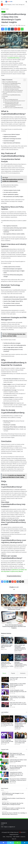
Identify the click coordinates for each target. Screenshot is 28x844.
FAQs (4, 98)
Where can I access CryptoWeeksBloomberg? (14, 107)
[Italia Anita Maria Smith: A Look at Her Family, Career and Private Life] (5, 704)
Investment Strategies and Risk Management (14, 90)
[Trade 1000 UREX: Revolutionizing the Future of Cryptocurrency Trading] (7, 657)
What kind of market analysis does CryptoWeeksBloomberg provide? (12, 103)
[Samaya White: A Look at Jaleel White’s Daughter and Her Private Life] (5, 685)
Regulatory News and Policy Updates (12, 86)
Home (3, 9)
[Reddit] (15, 582)
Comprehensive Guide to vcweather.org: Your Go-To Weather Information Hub (16, 774)
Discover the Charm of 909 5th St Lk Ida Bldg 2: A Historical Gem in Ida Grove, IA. (18, 780)
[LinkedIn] (7, 582)
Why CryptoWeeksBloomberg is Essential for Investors (12, 92)
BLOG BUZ (23, 832)
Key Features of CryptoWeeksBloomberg (12, 83)
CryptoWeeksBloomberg (13, 57)
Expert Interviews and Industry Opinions (13, 87)
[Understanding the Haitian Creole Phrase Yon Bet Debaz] (5, 761)
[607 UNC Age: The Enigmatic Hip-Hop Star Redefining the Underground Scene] (5, 767)
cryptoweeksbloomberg (14, 576)
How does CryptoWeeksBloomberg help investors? (15, 100)
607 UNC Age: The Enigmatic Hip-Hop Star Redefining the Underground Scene (18, 767)
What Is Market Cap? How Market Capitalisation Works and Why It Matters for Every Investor (20, 648)
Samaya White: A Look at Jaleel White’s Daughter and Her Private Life (18, 685)
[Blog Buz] (8, 1)
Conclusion (5, 96)
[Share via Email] (20, 582)
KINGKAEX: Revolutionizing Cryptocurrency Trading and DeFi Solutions (21, 664)
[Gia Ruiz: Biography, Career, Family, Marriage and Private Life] (5, 692)
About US (14, 838)
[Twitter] (5, 582)
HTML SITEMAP (16, 836)
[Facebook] (2, 582)
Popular (13, 673)
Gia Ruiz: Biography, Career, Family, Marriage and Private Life (7, 741)
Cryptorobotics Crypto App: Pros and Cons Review (6, 646)
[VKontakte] (18, 582)
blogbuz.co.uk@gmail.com (9, 826)
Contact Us (22, 836)
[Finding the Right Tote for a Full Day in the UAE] (5, 679)
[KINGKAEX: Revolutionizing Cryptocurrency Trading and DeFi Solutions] (21, 657)
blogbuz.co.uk (5, 25)
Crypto (7, 9)
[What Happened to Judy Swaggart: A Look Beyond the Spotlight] (5, 755)
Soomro (16, 834)
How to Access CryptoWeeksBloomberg (11, 94)
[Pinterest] (13, 582)
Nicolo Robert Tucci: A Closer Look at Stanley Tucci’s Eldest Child (17, 698)
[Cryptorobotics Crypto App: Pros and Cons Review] (7, 640)
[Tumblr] (10, 582)
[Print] (23, 582)
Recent (4, 673)
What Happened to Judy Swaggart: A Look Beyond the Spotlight (17, 755)
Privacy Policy (9, 836)
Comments (22, 673)
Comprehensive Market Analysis (11, 84)
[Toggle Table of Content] (23, 80)
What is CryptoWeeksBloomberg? (10, 81)
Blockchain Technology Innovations (12, 89)
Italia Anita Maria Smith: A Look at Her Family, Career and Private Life (18, 704)
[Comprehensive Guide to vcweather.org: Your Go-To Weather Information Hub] (5, 774)
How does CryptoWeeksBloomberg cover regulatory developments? (13, 105)
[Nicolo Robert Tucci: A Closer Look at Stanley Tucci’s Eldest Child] (5, 698)
